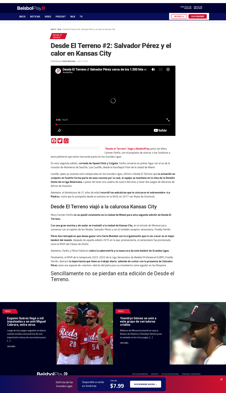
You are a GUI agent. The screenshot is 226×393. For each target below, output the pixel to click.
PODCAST (61, 16)
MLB (72, 16)
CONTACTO (154, 374)
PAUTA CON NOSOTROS (140, 374)
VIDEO (48, 16)
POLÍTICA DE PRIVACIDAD (170, 374)
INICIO (22, 16)
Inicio (53, 29)
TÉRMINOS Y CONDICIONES (191, 374)
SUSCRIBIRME (197, 16)
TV (81, 16)
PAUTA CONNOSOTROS (198, 7)
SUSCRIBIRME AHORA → (145, 384)
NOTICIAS (35, 16)
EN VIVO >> (179, 16)
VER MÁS (11, 346)
